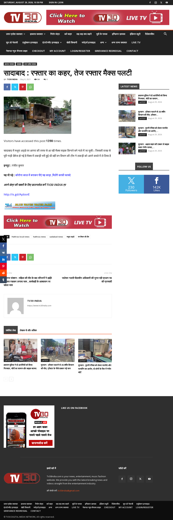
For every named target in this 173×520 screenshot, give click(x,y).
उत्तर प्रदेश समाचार (14, 34)
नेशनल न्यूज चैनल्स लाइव (16, 50)
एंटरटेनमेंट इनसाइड (50, 42)
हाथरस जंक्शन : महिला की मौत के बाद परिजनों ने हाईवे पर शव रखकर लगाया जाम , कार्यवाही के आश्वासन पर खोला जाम (28, 281)
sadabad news (56, 236)
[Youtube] (166, 2)
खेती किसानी (72, 42)
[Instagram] (155, 2)
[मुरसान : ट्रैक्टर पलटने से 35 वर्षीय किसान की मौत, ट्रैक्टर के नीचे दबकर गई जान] (58, 350)
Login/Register (80, 50)
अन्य (102, 42)
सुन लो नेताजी (12, 42)
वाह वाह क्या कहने (84, 34)
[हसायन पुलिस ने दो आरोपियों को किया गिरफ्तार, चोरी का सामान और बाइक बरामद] (20, 350)
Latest (8, 360)
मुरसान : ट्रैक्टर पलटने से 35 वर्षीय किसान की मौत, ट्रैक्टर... (151, 113)
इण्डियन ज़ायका (118, 34)
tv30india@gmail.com (68, 490)
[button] (165, 34)
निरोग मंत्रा (55, 34)
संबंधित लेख (11, 330)
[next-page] (11, 379)
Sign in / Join (56, 2)
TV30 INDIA (12, 79)
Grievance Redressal (108, 50)
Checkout (38, 50)
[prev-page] (6, 379)
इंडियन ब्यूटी (135, 34)
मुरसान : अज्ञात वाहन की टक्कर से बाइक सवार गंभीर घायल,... (153, 146)
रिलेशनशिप (149, 34)
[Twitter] (161, 2)
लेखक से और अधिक (28, 330)
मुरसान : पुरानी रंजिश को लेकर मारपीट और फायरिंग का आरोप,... (153, 129)
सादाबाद (19, 64)
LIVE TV (136, 42)
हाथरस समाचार (36, 34)
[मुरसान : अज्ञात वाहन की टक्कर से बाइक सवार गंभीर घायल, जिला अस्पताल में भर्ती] (127, 148)
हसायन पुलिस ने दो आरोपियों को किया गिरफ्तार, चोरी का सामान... (152, 97)
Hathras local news (20, 236)
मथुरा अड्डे (70, 236)
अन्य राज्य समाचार (119, 42)
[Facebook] (150, 2)
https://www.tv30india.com (39, 305)
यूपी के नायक (101, 34)
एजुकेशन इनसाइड (30, 42)
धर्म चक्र (68, 34)
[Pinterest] (22, 87)
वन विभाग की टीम (83, 236)
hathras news (39, 236)
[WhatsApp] (30, 87)
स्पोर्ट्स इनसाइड (88, 42)
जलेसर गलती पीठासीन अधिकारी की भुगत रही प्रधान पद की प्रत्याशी (87, 279)
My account (58, 50)
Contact (132, 50)
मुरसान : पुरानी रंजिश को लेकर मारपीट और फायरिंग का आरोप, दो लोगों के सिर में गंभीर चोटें (94, 369)
